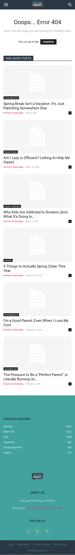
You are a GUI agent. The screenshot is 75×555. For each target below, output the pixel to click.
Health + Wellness (12, 206)
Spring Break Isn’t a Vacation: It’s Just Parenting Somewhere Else (33, 106)
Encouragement (11, 98)
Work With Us (24, 544)
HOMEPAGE (48, 42)
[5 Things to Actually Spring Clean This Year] (37, 245)
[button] (6, 4)
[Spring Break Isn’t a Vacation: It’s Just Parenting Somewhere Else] (37, 82)
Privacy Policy (60, 544)
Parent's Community (13, 112)
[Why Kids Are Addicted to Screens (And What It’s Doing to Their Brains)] (37, 191)
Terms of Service (42, 544)
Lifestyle (8, 260)
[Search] (70, 4)
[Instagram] (37, 531)
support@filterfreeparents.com (44, 508)
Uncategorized (11, 369)
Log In (11, 544)
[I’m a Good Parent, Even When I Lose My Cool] (37, 299)
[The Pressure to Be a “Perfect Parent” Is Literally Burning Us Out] (37, 354)
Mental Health (11, 152)
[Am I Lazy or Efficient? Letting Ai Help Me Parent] (37, 137)
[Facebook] (28, 531)
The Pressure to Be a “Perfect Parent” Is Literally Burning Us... (35, 377)
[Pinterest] (46, 531)
